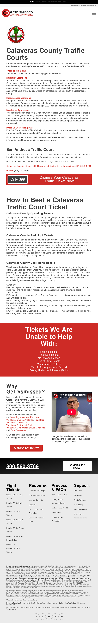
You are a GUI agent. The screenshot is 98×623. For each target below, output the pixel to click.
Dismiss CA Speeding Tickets (14, 496)
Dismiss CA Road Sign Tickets (14, 521)
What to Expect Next (59, 495)
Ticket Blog (78, 505)
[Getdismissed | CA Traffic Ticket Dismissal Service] (17, 13)
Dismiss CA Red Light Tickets (14, 505)
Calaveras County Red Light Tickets (29, 235)
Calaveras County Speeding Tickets (29, 213)
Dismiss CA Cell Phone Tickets (15, 530)
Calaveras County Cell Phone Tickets (30, 263)
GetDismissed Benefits (60, 508)
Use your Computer (36, 500)
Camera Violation (25, 420)
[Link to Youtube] (62, 616)
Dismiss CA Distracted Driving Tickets (14, 538)
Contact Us (78, 491)
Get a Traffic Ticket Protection (36, 511)
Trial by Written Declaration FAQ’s (58, 501)
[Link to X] (55, 616)
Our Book (32, 505)
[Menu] (92, 13)
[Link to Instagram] (42, 616)
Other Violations (18, 430)
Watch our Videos (80, 510)
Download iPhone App (37, 491)
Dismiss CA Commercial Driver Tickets (13, 548)
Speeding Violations (19, 417)
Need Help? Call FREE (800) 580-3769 (83, 5)
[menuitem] (83, 5)
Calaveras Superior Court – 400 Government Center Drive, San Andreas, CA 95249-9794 (48, 166)
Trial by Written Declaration (57, 519)
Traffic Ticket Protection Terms (80, 516)
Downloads (78, 495)
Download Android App (37, 495)
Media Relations (80, 500)
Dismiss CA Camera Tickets (13, 513)
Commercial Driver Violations (31, 428)
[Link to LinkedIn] (49, 616)
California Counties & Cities (37, 519)
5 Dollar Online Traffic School (68, 603)
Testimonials (56, 513)
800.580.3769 (22, 466)
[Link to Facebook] (36, 616)
